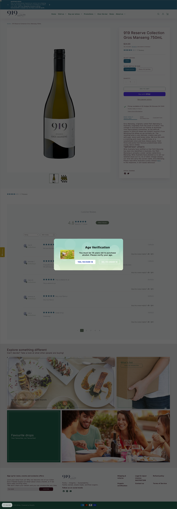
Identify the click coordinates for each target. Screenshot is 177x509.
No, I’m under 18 (109, 262)
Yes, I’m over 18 (85, 262)
